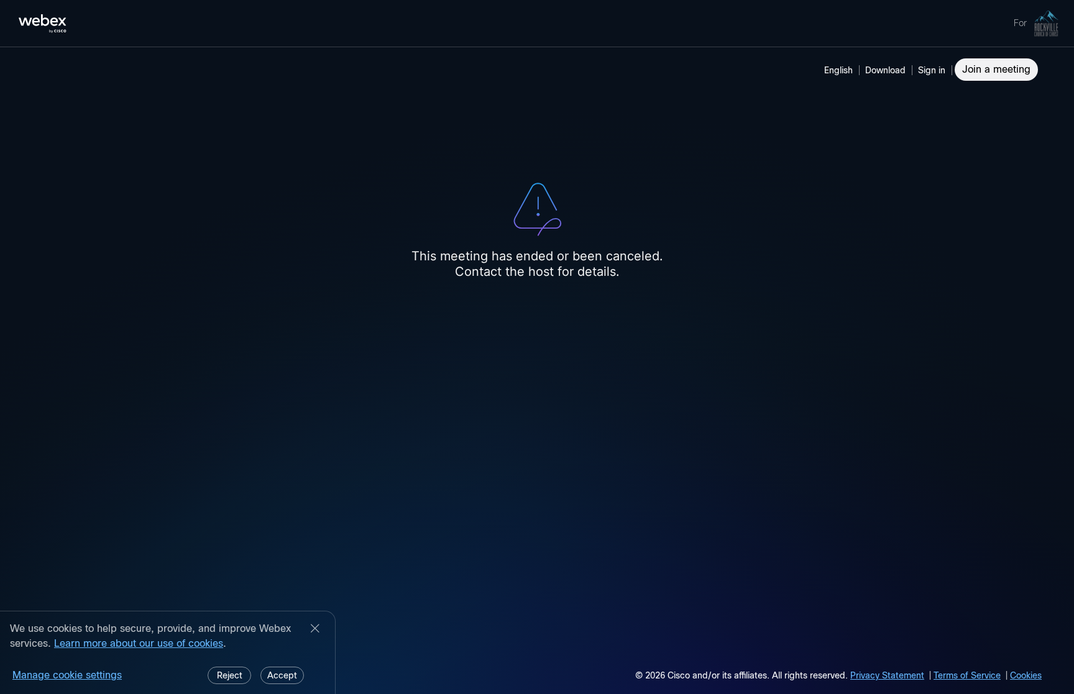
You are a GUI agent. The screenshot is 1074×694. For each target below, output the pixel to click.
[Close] (315, 629)
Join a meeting (996, 69)
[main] (537, 370)
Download (885, 70)
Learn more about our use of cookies (138, 643)
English (838, 70)
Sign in (931, 70)
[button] (933, 70)
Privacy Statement (887, 675)
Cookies (1026, 675)
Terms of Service (967, 675)
